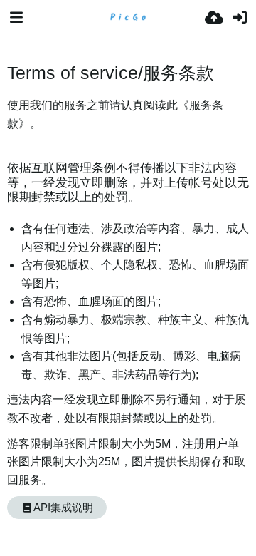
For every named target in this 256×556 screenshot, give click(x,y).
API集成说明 (63, 507)
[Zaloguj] (239, 18)
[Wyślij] (214, 18)
